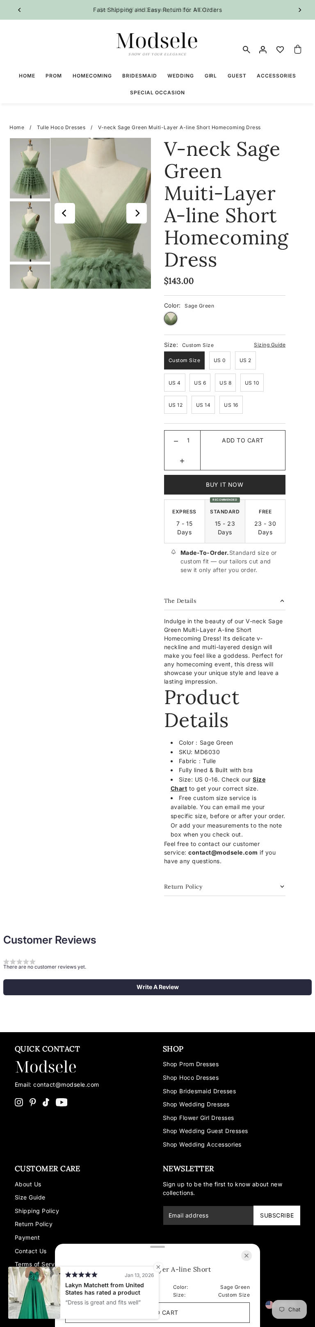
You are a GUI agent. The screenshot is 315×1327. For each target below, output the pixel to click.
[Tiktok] (46, 1101)
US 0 (220, 360)
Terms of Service (39, 1264)
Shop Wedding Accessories (202, 1144)
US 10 (252, 383)
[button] (157, 987)
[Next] (299, 10)
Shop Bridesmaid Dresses (199, 1091)
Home (16, 127)
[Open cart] (298, 49)
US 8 (225, 383)
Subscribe (277, 1215)
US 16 (231, 405)
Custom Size (185, 360)
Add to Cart (243, 440)
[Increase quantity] (182, 460)
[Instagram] (19, 1101)
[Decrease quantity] (176, 440)
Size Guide (30, 1197)
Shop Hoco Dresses (191, 1077)
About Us (28, 1184)
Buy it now (224, 484)
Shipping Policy (37, 1210)
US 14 (203, 405)
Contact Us (31, 1250)
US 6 (200, 383)
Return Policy (34, 1223)
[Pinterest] (33, 1101)
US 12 (176, 405)
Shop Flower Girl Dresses (198, 1117)
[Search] (246, 50)
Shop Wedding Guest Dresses (205, 1130)
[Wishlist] (280, 49)
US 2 (245, 360)
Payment (27, 1237)
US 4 (175, 383)
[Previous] (20, 10)
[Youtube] (62, 1101)
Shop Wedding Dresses (196, 1104)
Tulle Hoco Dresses (61, 127)
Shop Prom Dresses (191, 1063)
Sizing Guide (269, 345)
